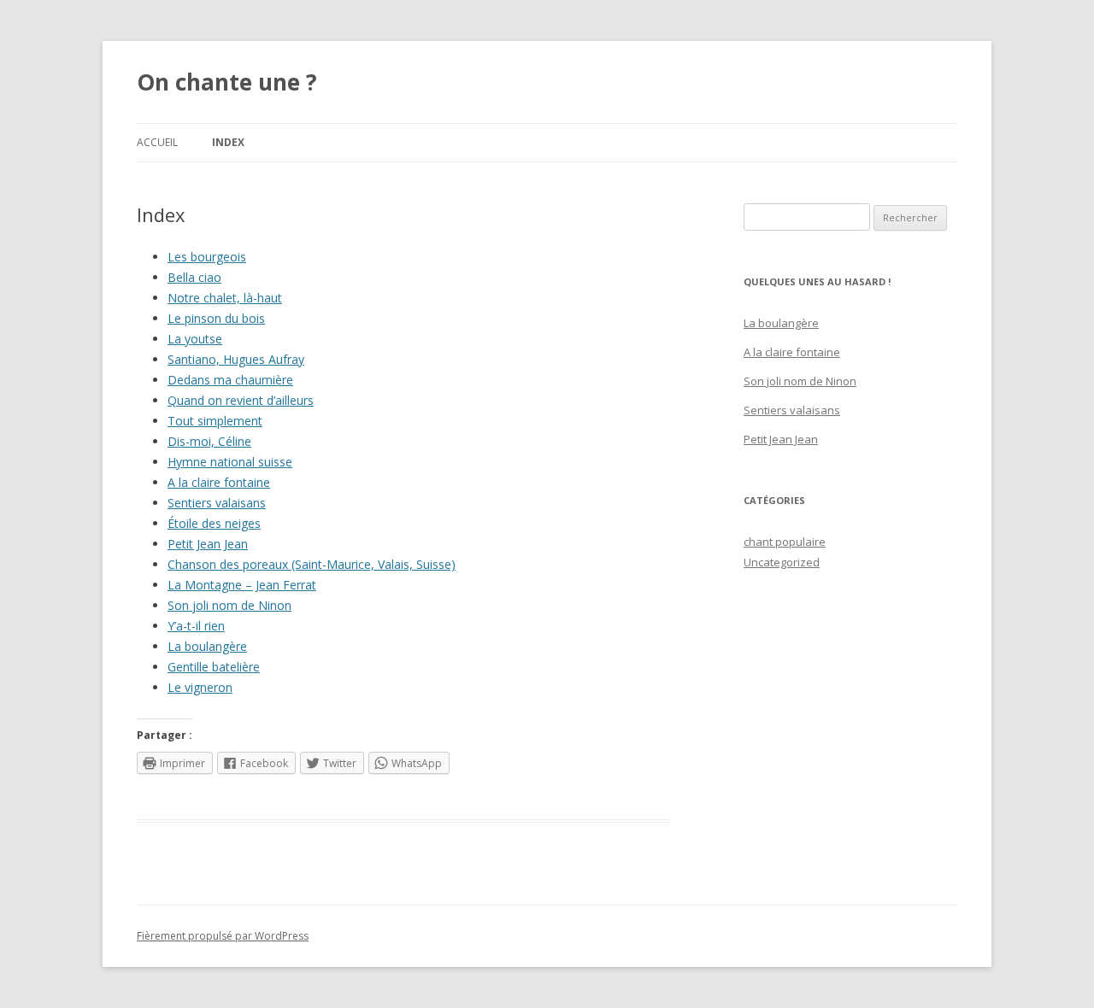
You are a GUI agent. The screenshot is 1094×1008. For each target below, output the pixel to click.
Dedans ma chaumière (230, 380)
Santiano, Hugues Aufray (236, 359)
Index (228, 142)
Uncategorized (782, 562)
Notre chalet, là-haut (225, 298)
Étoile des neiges (214, 523)
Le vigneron (200, 687)
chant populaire (785, 541)
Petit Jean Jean (208, 544)
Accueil (157, 142)
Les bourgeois (207, 257)
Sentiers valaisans (217, 503)
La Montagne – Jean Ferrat (242, 585)
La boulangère (207, 646)
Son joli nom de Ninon (229, 605)
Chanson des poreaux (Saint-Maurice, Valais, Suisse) (312, 564)
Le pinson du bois (216, 318)
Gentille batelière (214, 667)
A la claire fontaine (219, 482)
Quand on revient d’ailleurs (241, 400)
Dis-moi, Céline (209, 441)
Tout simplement (215, 421)
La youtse (195, 339)
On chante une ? (227, 82)
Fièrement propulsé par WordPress (223, 936)
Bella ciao (194, 277)
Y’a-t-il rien (196, 626)
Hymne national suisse (230, 462)
